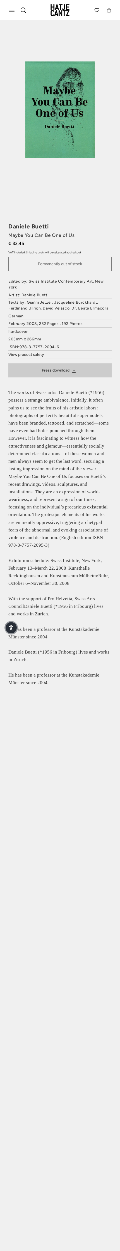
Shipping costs (35, 252)
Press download (55, 370)
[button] (11, 627)
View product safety (26, 354)
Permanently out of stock (60, 264)
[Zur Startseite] (60, 10)
